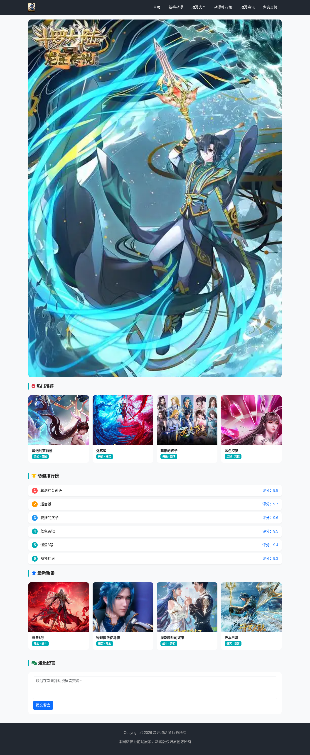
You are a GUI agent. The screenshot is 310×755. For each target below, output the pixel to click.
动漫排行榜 (223, 7)
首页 (156, 7)
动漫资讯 (247, 7)
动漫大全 (198, 7)
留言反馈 (270, 7)
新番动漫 (176, 7)
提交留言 (43, 705)
